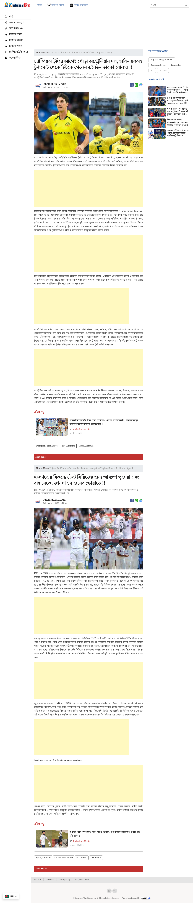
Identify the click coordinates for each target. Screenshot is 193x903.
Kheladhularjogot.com (109, 898)
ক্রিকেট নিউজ (57, 5)
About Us (37, 879)
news (46, 52)
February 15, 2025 (51, 87)
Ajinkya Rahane (43, 857)
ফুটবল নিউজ (14, 58)
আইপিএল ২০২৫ (16, 28)
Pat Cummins (68, 446)
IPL (152, 70)
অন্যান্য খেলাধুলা (16, 22)
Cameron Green (158, 65)
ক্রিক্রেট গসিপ (15, 46)
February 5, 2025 (51, 503)
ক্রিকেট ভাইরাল (81, 5)
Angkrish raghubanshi (161, 59)
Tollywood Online (82, 879)
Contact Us (50, 879)
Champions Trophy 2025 (47, 446)
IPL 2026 (163, 70)
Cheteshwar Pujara (63, 857)
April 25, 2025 (75, 433)
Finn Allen (176, 65)
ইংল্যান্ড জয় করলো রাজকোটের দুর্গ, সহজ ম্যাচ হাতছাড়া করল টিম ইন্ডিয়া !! (178, 122)
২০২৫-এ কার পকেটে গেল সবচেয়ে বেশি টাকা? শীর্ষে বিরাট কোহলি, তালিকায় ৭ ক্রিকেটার (177, 90)
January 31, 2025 (77, 845)
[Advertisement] (112, 29)
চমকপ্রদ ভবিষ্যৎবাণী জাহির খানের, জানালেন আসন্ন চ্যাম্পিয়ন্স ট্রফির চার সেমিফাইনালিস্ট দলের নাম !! (178, 133)
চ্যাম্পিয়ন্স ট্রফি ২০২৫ (18, 52)
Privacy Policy (64, 879)
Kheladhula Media (81, 429)
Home (39, 52)
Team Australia (86, 446)
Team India (96, 857)
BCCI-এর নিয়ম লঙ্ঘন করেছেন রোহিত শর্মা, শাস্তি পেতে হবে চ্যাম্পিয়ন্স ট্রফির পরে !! (178, 101)
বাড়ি (39, 5)
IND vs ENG (81, 857)
